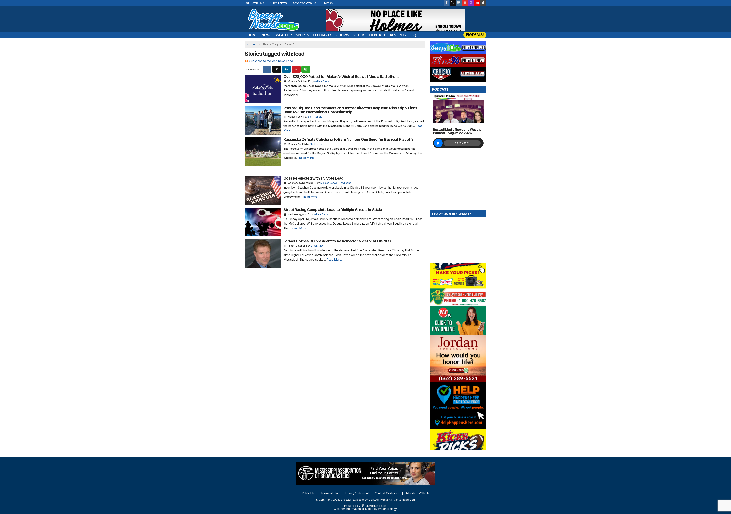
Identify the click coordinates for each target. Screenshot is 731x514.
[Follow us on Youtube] (465, 3)
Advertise (399, 35)
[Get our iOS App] (483, 3)
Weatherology (387, 509)
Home (252, 35)
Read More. (306, 158)
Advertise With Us (304, 3)
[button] (414, 35)
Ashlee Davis (321, 81)
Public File (308, 493)
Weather (284, 35)
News (266, 35)
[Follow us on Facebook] (446, 3)
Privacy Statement (357, 493)
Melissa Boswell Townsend (335, 182)
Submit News (278, 3)
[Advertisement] (395, 20)
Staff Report (315, 116)
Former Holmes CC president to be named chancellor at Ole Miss (337, 241)
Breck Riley (317, 245)
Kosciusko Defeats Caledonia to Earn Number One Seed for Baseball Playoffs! (349, 139)
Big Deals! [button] (475, 35)
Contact (377, 35)
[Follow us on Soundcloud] (477, 3)
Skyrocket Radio (376, 506)
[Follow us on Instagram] (459, 3)
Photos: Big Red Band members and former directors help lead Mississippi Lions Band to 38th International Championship (350, 110)
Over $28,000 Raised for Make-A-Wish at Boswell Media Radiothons (341, 76)
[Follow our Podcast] (471, 3)
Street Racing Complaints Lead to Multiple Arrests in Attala (332, 209)
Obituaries (322, 35)
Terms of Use (330, 493)
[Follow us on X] (453, 3)
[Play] (438, 143)
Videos (359, 35)
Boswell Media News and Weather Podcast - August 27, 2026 (458, 131)
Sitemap (327, 3)
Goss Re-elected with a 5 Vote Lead (313, 178)
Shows (342, 35)
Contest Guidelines (387, 493)
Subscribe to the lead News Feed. (271, 61)
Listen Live (257, 3)
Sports (302, 35)
